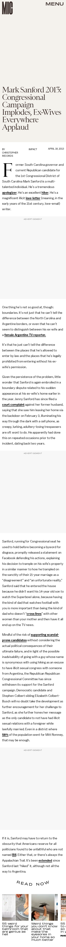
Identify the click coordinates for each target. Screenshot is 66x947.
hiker (45, 192)
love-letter (33, 198)
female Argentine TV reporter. (25, 335)
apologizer (9, 192)
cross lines (34, 613)
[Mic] (7, 8)
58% (5, 734)
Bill (14, 854)
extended (45, 860)
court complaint (13, 404)
